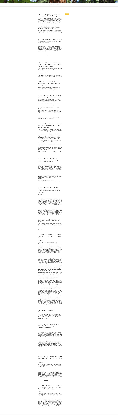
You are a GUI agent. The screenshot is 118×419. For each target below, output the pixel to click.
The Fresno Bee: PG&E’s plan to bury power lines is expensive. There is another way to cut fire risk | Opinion (50, 41)
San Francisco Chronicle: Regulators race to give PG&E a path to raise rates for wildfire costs (50, 358)
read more (42, 33)
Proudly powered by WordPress (42, 416)
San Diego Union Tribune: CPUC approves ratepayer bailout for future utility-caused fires (49, 236)
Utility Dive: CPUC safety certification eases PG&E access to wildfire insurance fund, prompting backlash (50, 125)
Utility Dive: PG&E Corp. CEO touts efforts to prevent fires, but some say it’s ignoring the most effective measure (49, 64)
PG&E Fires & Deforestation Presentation (45, 318)
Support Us (50, 4)
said (39, 344)
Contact (58, 4)
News (54, 4)
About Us (39, 4)
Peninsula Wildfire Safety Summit (46, 315)
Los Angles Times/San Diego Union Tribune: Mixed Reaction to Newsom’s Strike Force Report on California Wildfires (50, 387)
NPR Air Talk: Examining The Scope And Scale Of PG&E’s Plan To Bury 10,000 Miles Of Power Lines (50, 83)
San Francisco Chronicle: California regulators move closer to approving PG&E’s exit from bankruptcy (48, 160)
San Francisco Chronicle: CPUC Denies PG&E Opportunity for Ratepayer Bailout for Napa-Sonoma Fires (49, 325)
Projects (44, 4)
